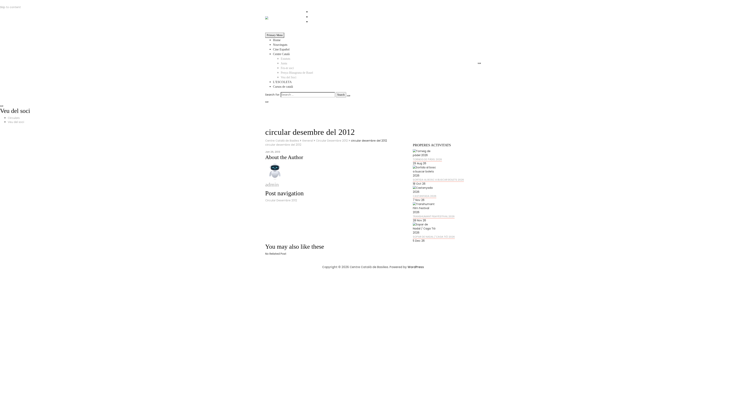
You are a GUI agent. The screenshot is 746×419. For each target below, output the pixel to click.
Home (277, 40)
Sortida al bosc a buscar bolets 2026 (438, 180)
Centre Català (281, 54)
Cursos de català (283, 86)
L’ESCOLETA (282, 82)
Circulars (14, 118)
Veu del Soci (288, 77)
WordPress (416, 267)
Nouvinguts (280, 44)
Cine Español (281, 49)
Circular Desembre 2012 (281, 200)
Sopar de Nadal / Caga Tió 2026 (434, 237)
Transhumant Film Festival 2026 (434, 216)
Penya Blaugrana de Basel (297, 72)
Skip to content (10, 7)
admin (272, 185)
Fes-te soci (287, 68)
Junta (284, 63)
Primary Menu (275, 35)
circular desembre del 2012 (283, 145)
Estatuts (285, 58)
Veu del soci (16, 122)
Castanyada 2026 (424, 196)
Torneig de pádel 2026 (427, 159)
